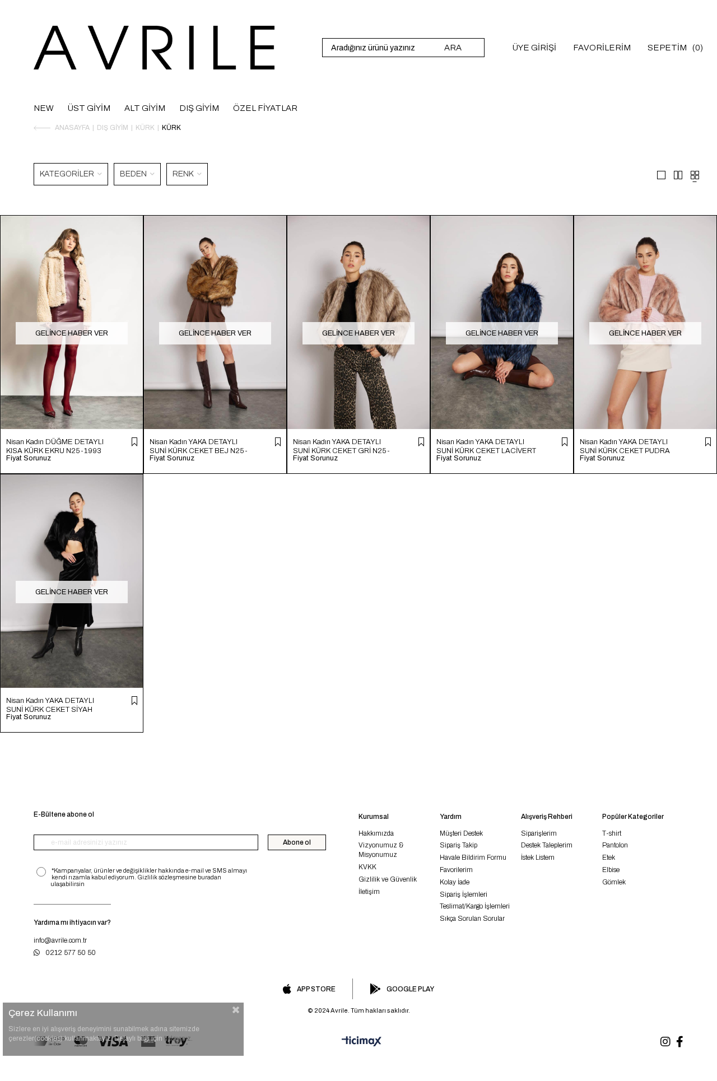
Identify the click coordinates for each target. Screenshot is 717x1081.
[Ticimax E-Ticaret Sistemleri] (358, 1041)
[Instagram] (665, 1041)
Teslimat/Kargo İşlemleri (475, 906)
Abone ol (297, 842)
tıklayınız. (178, 1038)
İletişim (369, 892)
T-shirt (611, 833)
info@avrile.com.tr (60, 940)
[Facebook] (679, 1041)
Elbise (611, 870)
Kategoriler (68, 174)
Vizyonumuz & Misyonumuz (380, 850)
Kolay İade (454, 882)
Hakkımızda (376, 833)
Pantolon (615, 845)
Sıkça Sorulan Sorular (472, 918)
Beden (134, 174)
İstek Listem (538, 857)
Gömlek (614, 882)
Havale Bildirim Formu (473, 857)
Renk (184, 174)
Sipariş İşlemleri (463, 894)
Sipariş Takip (458, 845)
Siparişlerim (539, 833)
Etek (608, 857)
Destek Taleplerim (546, 845)
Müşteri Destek (461, 833)
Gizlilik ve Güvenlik (387, 879)
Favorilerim (456, 870)
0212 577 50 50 (70, 952)
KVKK (367, 867)
